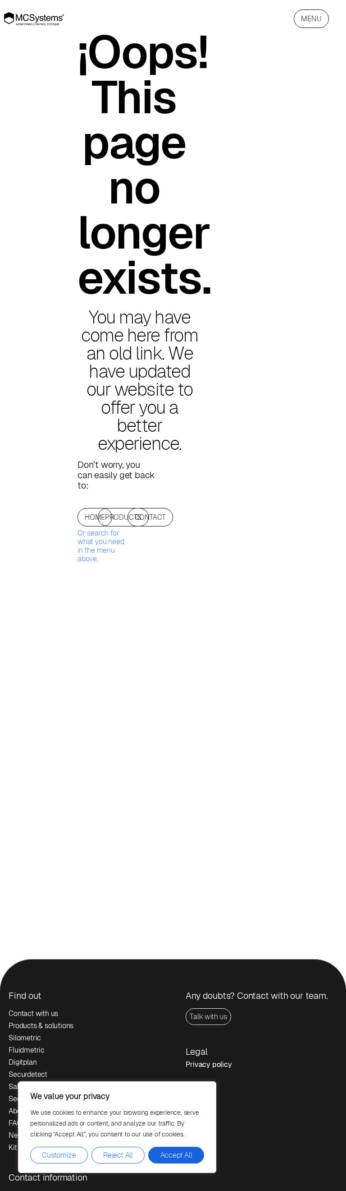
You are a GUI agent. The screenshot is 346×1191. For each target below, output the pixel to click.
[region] (117, 1127)
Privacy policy (209, 1064)
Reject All (118, 1155)
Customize (59, 1155)
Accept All (176, 1155)
